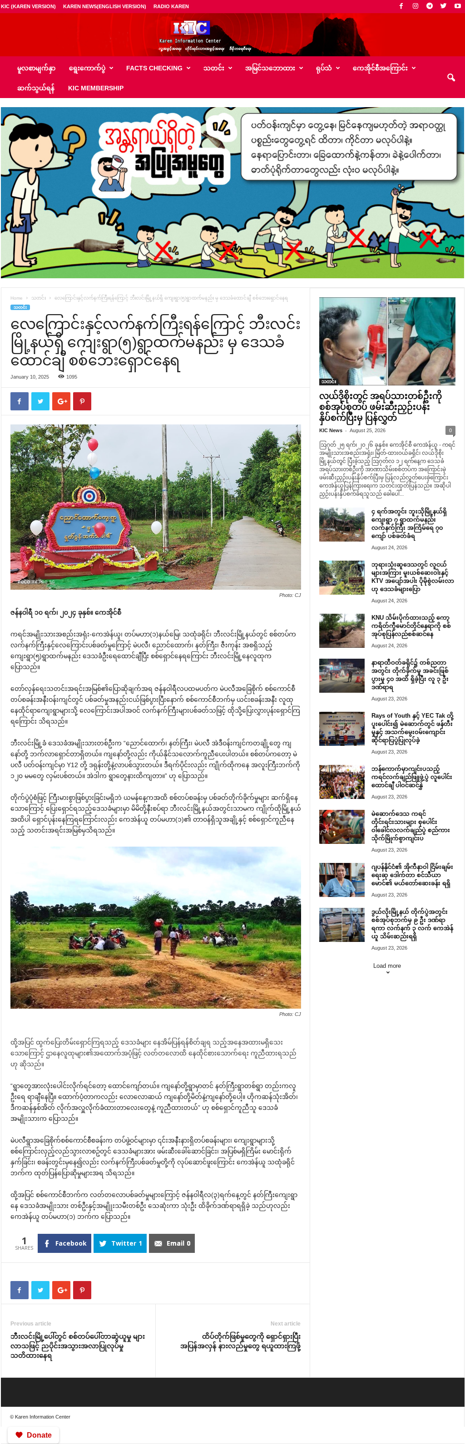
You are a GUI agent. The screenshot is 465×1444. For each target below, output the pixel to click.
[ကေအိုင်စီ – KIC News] (232, 34)
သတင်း (38, 298)
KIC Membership (96, 88)
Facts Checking (154, 68)
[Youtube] (457, 6)
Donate (39, 1435)
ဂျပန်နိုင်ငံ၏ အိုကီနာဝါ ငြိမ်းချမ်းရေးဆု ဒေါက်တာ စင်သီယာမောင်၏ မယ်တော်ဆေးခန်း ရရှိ (412, 875)
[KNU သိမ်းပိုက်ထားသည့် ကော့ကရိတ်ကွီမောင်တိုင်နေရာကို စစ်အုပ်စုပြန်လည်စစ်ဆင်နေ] (342, 631)
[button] (451, 78)
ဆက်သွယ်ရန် (35, 88)
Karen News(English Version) (104, 6)
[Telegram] (429, 6)
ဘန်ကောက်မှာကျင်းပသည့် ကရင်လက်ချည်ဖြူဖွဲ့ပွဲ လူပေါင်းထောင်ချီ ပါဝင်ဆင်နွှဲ (411, 777)
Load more (387, 965)
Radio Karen (171, 6)
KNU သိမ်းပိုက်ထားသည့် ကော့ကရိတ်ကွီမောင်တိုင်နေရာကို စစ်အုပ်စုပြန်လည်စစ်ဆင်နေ (411, 625)
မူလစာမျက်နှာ (36, 68)
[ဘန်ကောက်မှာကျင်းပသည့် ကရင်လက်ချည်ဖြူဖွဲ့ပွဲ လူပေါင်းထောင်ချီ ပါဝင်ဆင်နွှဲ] (342, 782)
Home (16, 298)
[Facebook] (401, 6)
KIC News (330, 430)
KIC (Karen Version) (28, 6)
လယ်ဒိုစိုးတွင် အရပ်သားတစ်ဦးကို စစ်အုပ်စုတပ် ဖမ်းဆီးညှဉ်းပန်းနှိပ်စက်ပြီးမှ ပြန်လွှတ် (380, 407)
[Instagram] (415, 6)
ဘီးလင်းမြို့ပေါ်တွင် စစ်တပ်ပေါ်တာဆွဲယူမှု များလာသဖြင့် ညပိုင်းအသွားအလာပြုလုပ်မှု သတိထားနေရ (77, 1345)
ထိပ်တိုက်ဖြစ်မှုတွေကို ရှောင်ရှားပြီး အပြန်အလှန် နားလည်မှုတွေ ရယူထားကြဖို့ (240, 1341)
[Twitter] (443, 6)
